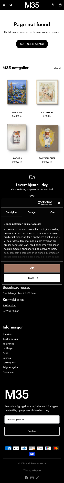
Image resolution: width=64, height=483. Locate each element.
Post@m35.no (9, 305)
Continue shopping (32, 44)
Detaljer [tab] (32, 212)
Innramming (8, 343)
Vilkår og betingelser (32, 470)
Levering (7, 358)
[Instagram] (32, 478)
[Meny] (4, 5)
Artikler (6, 353)
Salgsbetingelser (11, 367)
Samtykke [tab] (11, 212)
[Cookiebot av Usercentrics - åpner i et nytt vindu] (39, 203)
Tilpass (30, 277)
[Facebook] (26, 478)
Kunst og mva (9, 362)
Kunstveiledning (10, 339)
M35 (28, 463)
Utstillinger (8, 348)
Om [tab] (52, 212)
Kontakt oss (8, 334)
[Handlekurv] (60, 5)
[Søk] (10, 5)
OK (32, 268)
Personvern (8, 372)
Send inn (32, 431)
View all (57, 68)
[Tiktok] (38, 478)
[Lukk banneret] (59, 203)
